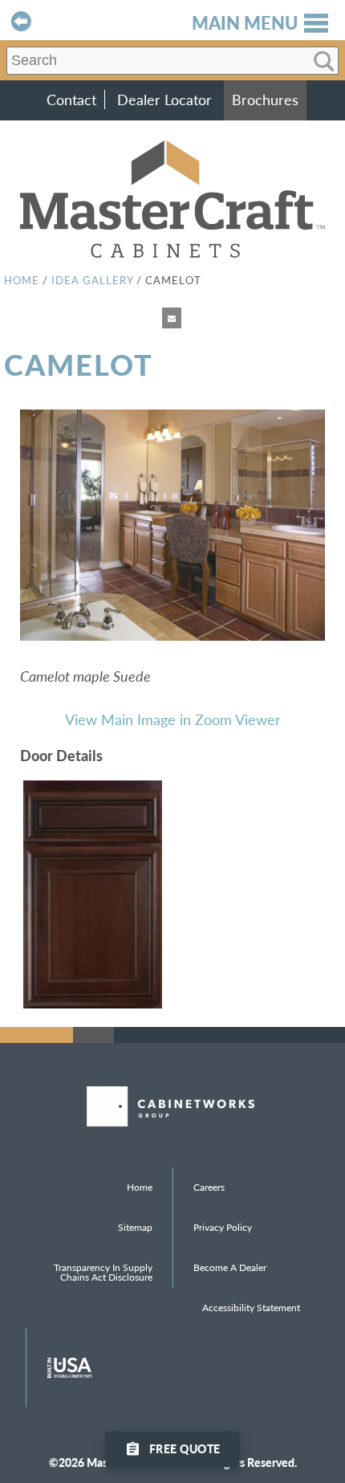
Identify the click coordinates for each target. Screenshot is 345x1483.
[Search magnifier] (324, 61)
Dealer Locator (164, 99)
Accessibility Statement (251, 1307)
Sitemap (135, 1227)
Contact (71, 99)
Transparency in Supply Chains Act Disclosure (103, 1272)
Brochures (265, 99)
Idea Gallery (92, 279)
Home (21, 279)
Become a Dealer (229, 1267)
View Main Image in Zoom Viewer (173, 719)
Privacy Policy (222, 1227)
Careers (209, 1187)
